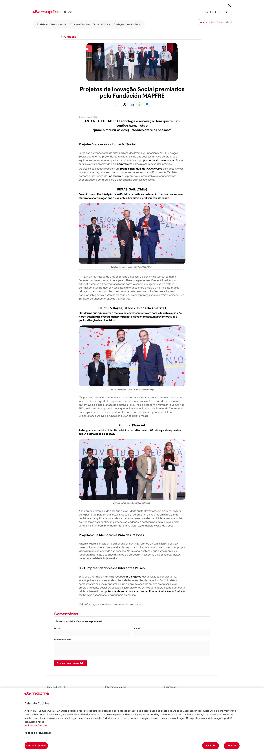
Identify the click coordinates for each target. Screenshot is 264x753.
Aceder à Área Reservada (214, 22)
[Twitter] (125, 104)
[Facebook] (117, 104)
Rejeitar (210, 745)
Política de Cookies (35, 725)
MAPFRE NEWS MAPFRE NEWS (59, 12)
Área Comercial (58, 24)
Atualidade (42, 24)
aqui (141, 604)
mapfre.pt (210, 12)
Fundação (119, 24)
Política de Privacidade (38, 732)
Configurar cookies (36, 745)
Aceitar (232, 745)
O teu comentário (63, 639)
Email (137, 628)
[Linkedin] (132, 104)
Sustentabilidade (101, 24)
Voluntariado (133, 24)
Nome (57, 628)
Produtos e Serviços (80, 24)
